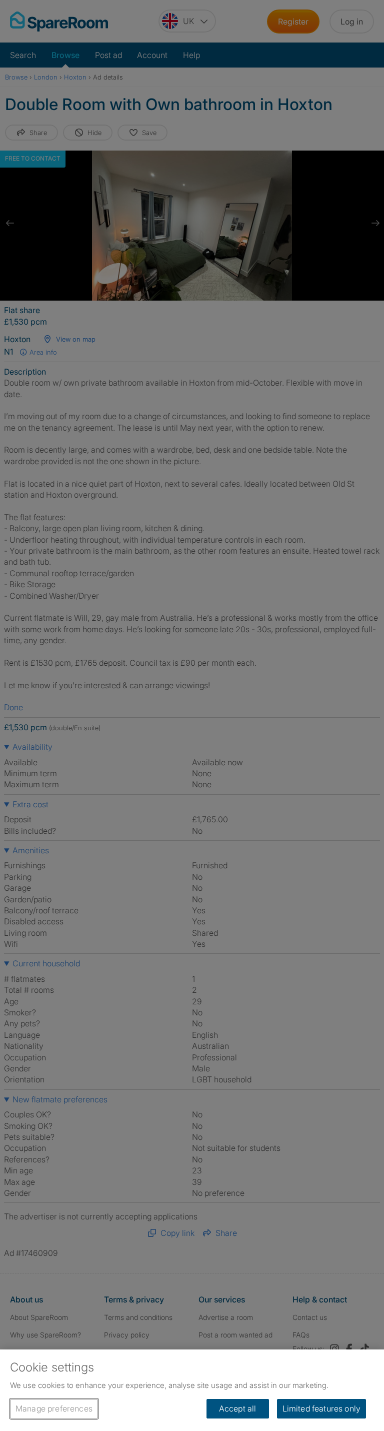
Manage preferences (54, 1408)
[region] (192, 1390)
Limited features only (321, 1408)
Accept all (237, 1408)
